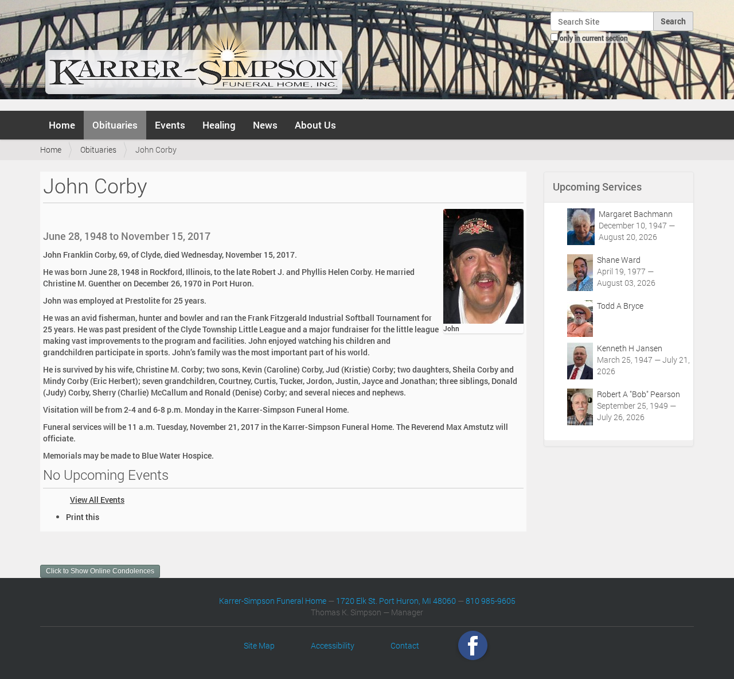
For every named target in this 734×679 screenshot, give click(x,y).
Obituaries (115, 124)
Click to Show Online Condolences (100, 571)
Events (170, 124)
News (265, 124)
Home (62, 124)
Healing (219, 124)
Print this (82, 516)
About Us (315, 124)
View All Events (97, 499)
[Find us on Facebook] (472, 645)
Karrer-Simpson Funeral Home (272, 600)
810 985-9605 (491, 600)
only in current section (594, 37)
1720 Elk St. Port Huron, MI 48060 (396, 600)
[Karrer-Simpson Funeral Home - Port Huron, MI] (193, 54)
